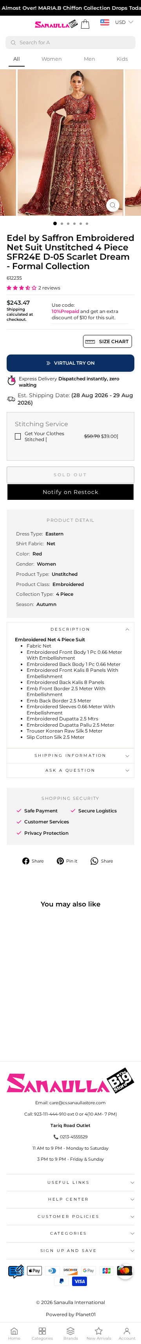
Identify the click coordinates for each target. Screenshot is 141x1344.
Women (52, 59)
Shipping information (70, 755)
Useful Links (68, 1182)
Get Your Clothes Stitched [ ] (71, 437)
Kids (122, 59)
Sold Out (70, 475)
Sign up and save (68, 1250)
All (16, 59)
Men (89, 59)
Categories (68, 1233)
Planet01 (86, 1314)
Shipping (16, 309)
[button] (21, 288)
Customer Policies (68, 1216)
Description (70, 629)
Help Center (68, 1199)
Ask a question (70, 770)
